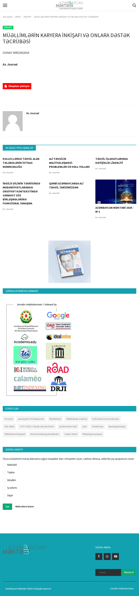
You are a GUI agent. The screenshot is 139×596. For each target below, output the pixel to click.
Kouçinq (9, 419)
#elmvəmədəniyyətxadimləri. (44, 434)
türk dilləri (9, 426)
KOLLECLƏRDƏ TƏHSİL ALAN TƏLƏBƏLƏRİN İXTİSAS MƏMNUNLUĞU (21, 163)
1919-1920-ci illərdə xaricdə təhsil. (37, 426)
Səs (7, 506)
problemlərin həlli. (68, 426)
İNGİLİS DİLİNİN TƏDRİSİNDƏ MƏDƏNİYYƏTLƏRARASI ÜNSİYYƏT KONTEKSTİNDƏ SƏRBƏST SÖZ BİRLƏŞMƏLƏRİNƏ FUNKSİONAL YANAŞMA (21, 193)
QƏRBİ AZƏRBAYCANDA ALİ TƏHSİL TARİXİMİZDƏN (66, 185)
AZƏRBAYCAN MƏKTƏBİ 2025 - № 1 (114, 209)
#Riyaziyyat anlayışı (92, 434)
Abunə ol (129, 572)
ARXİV (18, 17)
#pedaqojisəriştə (117, 426)
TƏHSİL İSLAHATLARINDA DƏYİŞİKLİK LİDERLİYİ (111, 161)
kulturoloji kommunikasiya (105, 419)
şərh (84, 426)
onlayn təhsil (70, 434)
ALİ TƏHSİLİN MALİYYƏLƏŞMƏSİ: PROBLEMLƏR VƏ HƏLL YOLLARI (69, 163)
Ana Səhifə (7, 17)
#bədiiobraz (55, 419)
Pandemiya (97, 426)
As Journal (10, 64)
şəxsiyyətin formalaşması (31, 419)
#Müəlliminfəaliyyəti (15, 434)
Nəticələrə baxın (24, 506)
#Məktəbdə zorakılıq (76, 419)
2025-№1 (27, 17)
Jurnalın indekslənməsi (122, 588)
